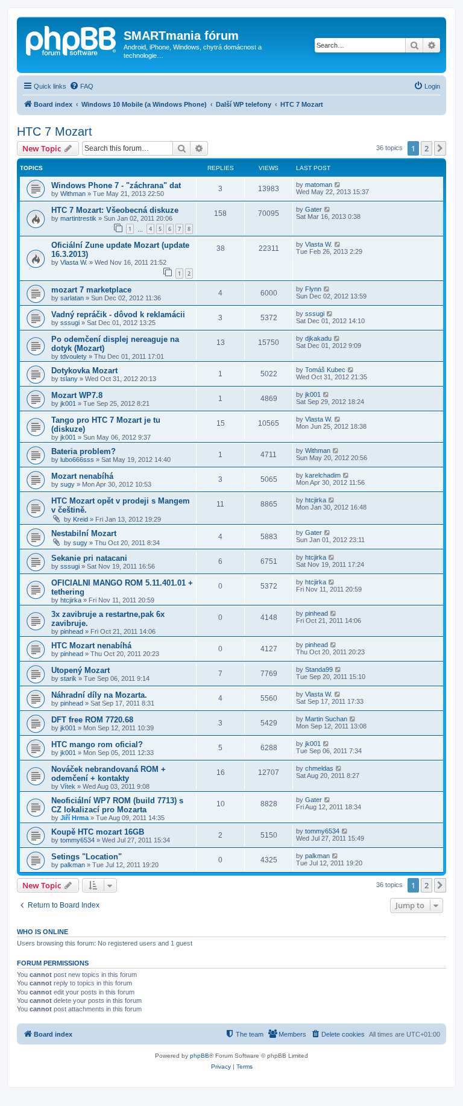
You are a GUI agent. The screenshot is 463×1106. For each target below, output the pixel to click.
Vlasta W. (73, 262)
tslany (69, 378)
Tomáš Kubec (325, 369)
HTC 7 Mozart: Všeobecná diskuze (114, 210)
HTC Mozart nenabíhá (91, 645)
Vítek (67, 786)
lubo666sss (77, 459)
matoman (318, 184)
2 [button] (426, 148)
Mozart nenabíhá (82, 476)
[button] (440, 148)
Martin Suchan (326, 718)
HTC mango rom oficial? (97, 744)
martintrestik (78, 218)
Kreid (80, 519)
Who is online (42, 931)
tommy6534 (77, 840)
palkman (72, 864)
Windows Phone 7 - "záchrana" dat (116, 185)
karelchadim (323, 475)
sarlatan (72, 298)
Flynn (313, 288)
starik (68, 678)
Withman (73, 193)
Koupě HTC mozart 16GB (97, 831)
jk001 (68, 403)
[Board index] (72, 39)
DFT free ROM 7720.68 (92, 719)
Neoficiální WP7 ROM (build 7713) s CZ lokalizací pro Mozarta (117, 805)
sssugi (70, 322)
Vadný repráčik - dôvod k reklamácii (118, 314)
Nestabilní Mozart (83, 533)
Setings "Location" (86, 856)
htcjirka (315, 500)
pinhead (71, 631)
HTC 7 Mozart (54, 131)
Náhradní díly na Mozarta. (99, 695)
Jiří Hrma (74, 817)
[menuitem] (81, 86)
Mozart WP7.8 (76, 395)
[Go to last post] (338, 184)
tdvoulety (73, 356)
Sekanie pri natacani (89, 558)
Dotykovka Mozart (84, 370)
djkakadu (318, 338)
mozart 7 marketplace (91, 289)
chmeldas (319, 768)
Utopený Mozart (80, 670)
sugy (67, 484)
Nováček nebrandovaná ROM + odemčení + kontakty (108, 774)
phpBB (199, 1055)
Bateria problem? (83, 451)
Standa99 (319, 669)
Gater (313, 209)
